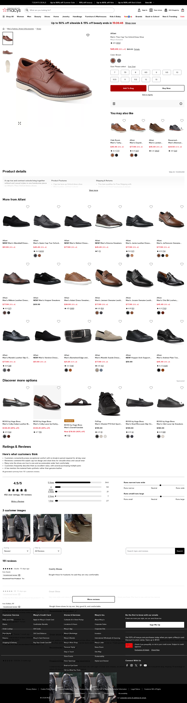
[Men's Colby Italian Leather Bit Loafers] (16, 402)
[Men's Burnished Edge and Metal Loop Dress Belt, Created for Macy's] (78, 336)
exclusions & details (122, 187)
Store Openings (69, 661)
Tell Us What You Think (72, 670)
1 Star (51, 501)
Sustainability (99, 656)
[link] (118, 148)
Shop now (130, 22)
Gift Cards (37, 629)
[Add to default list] (124, 120)
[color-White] (162, 436)
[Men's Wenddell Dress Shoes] (16, 221)
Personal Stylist (69, 647)
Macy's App (68, 629)
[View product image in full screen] (19, 123)
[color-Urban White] (105, 436)
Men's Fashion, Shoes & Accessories (20, 29)
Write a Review (17, 501)
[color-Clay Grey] (101, 436)
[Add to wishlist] (88, 35)
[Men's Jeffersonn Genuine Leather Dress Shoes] (170, 221)
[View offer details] (147, 103)
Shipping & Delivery (10, 642)
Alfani (113, 33)
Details (137, 49)
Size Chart (131, 66)
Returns (5, 638)
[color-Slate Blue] (101, 370)
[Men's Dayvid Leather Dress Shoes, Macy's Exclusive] (138, 128)
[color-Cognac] (112, 155)
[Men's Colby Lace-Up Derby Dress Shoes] (47, 402)
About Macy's (99, 620)
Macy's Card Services (41, 638)
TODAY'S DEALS (39, 3)
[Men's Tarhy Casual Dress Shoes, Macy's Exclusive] (118, 128)
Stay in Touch (69, 652)
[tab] (8, 38)
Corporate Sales (100, 624)
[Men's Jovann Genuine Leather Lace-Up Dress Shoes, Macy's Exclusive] (140, 278)
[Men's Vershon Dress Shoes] (47, 336)
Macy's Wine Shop (71, 642)
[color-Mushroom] (97, 370)
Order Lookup (7, 629)
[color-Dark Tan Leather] (158, 255)
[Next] (181, 128)
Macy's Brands (69, 638)
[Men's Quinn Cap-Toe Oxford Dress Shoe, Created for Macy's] (47, 221)
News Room (99, 647)
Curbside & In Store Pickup (73, 620)
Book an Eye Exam (71, 665)
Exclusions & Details (142, 650)
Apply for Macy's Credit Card (43, 620)
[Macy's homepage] (4, 29)
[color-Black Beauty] (116, 155)
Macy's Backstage (70, 633)
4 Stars (51, 487)
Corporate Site (100, 629)
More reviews (93, 599)
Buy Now (166, 88)
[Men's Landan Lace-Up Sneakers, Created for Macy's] (157, 128)
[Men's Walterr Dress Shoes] (78, 221)
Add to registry (147, 95)
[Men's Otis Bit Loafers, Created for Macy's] (170, 278)
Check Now (155, 650)
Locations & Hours (70, 624)
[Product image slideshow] (54, 79)
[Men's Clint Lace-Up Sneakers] (170, 402)
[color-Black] (35, 255)
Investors (98, 633)
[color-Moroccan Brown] (4, 312)
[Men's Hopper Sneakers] (47, 278)
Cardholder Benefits (40, 624)
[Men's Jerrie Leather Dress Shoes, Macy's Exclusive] (140, 221)
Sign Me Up (155, 625)
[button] (47, 79)
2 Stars (51, 496)
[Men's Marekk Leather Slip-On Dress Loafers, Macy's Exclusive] (16, 336)
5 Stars (51, 482)
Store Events (68, 656)
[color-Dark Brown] (8, 436)
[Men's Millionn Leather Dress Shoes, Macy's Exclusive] (16, 278)
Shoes (39, 29)
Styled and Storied (101, 661)
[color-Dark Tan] (131, 255)
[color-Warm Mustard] (166, 255)
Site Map (98, 652)
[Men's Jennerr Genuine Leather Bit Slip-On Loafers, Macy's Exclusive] (109, 278)
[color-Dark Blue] (131, 436)
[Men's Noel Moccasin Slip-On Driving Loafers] (140, 402)
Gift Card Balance (39, 633)
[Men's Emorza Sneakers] (109, 221)
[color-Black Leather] (135, 155)
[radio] (112, 155)
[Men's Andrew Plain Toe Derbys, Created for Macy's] (170, 336)
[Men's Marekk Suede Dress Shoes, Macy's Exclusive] (109, 336)
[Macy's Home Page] (11, 10)
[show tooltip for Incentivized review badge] (18, 575)
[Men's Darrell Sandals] (78, 402)
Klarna (5, 624)
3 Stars (51, 492)
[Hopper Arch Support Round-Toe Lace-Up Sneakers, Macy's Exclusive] (140, 336)
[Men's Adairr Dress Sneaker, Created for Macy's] (78, 278)
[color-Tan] (39, 255)
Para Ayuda (7, 633)
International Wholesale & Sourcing (107, 638)
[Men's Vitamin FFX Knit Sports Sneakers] (109, 402)
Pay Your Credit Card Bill (42, 642)
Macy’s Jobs (99, 642)
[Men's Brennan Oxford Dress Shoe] (176, 128)
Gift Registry (68, 675)
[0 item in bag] (182, 10)
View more (93, 190)
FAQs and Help (8, 620)
